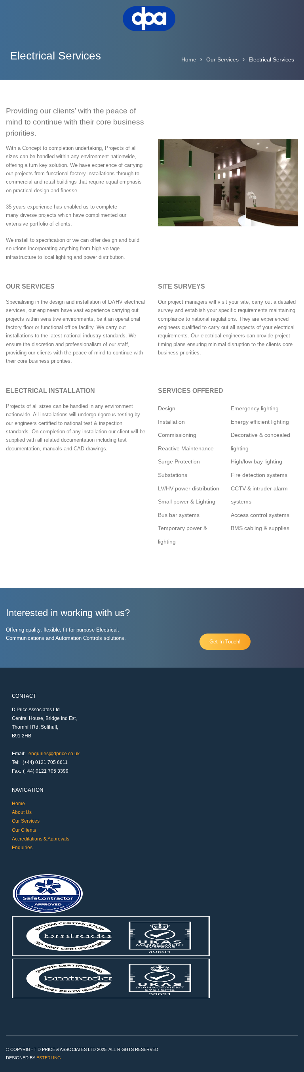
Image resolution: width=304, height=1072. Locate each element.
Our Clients (24, 830)
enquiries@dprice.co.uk (54, 753)
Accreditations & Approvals (40, 839)
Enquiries (22, 847)
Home (188, 59)
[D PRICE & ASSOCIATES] (149, 29)
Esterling (48, 1057)
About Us (22, 812)
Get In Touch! (225, 642)
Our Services (222, 59)
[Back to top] (287, 1055)
